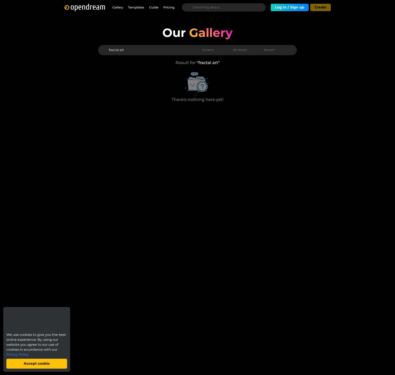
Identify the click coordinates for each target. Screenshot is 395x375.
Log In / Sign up (289, 7)
